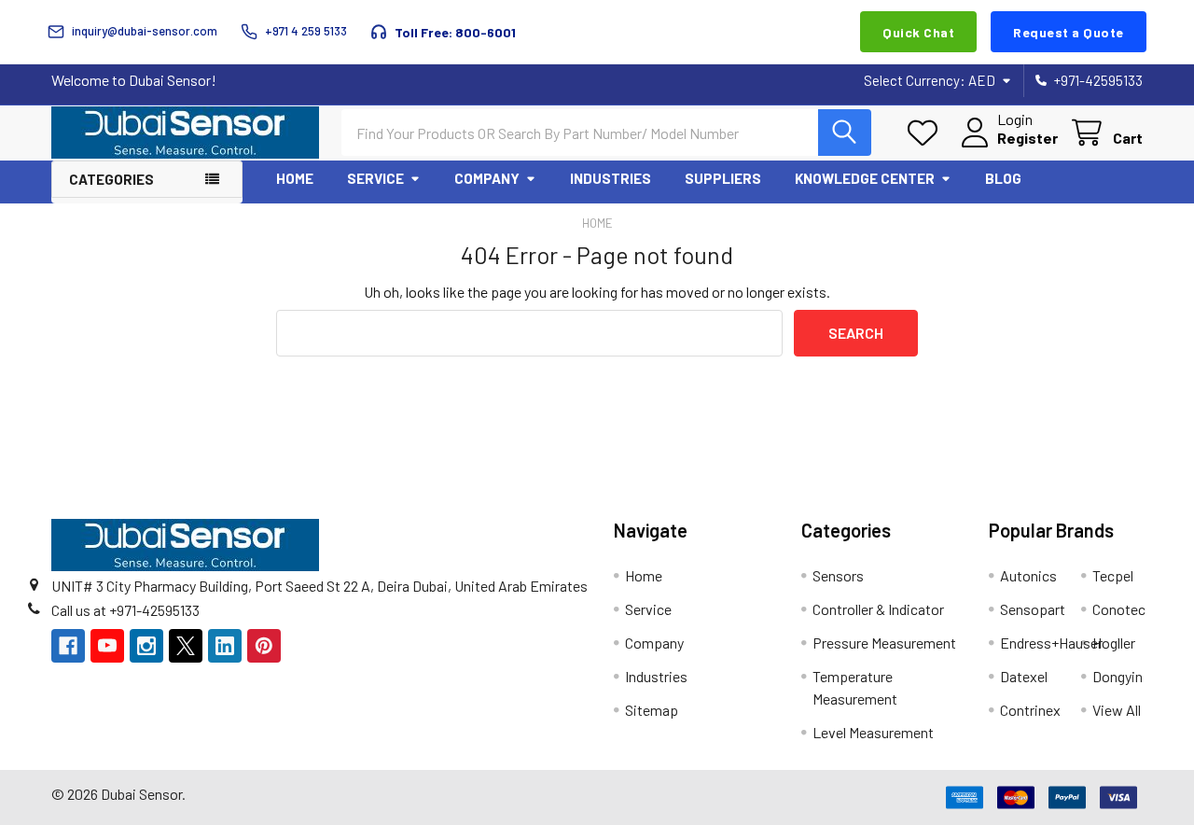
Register (1027, 138)
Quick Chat (918, 32)
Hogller (1113, 642)
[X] (185, 646)
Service (375, 178)
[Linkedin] (225, 646)
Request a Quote (1068, 32)
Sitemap (651, 710)
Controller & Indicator (878, 609)
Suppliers (723, 178)
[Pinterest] (264, 646)
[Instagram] (146, 646)
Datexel (1024, 676)
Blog (1003, 178)
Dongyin (1117, 676)
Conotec (1118, 609)
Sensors (838, 575)
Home (294, 178)
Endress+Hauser (1051, 642)
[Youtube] (107, 646)
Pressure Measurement (884, 642)
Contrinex (1030, 710)
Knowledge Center (865, 178)
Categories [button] (111, 179)
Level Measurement (873, 732)
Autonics (1028, 575)
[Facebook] (68, 646)
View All (1116, 710)
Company (487, 178)
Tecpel (1112, 575)
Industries (610, 178)
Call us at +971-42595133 (125, 610)
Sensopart (1032, 609)
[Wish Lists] (927, 133)
